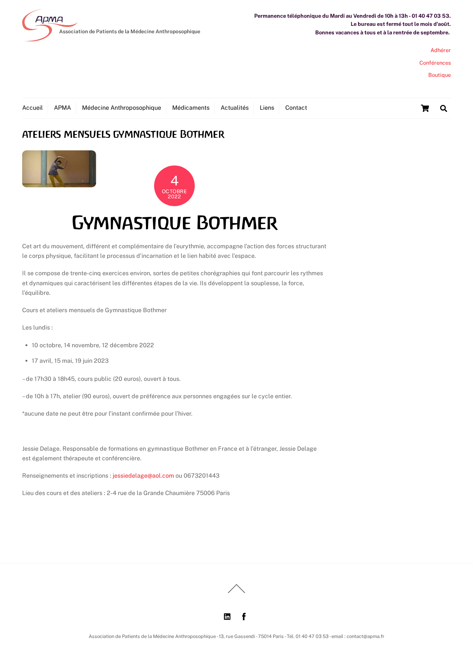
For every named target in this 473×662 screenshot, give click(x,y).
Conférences (435, 62)
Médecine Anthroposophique (121, 107)
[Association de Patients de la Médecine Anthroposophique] (50, 38)
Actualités (235, 107)
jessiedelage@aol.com (143, 475)
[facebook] (243, 615)
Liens (267, 107)
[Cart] (425, 108)
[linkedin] (227, 615)
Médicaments (191, 107)
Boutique (439, 75)
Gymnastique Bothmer (174, 222)
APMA (62, 107)
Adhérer (441, 50)
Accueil (32, 107)
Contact (296, 107)
